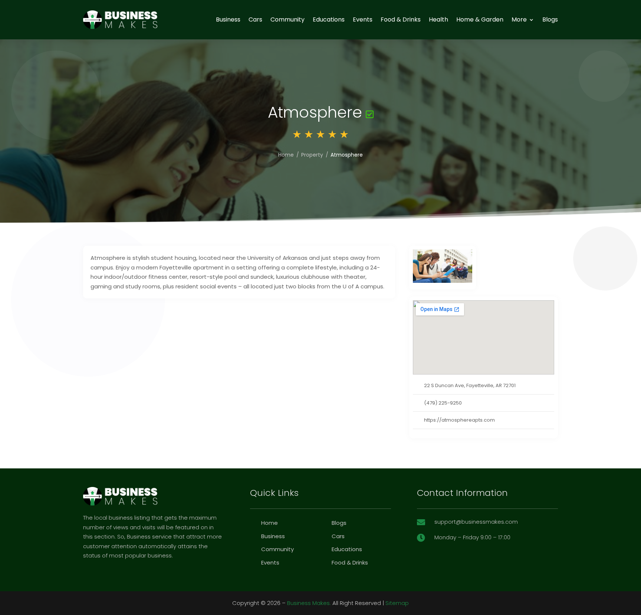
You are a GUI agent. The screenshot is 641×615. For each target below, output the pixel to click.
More (519, 19)
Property (312, 154)
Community (287, 19)
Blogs (550, 19)
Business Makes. (309, 603)
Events (362, 19)
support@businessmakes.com (476, 522)
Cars (255, 19)
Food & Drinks (401, 19)
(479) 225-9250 (443, 402)
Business (228, 19)
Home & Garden (479, 19)
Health (438, 19)
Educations (329, 19)
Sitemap (397, 603)
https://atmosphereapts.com (459, 419)
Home (286, 154)
